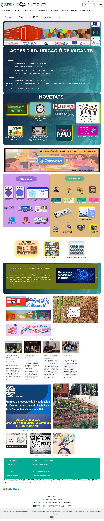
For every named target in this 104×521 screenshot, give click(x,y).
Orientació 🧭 (74, 10)
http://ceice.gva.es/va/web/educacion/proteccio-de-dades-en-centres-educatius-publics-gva (44, 482)
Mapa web (58, 502)
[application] (16, 440)
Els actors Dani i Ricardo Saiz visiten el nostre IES (12, 357)
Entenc (51, 516)
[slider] (15, 446)
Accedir (101, 6)
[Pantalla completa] (25, 446)
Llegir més (49, 281)
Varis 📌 (64, 10)
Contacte (63, 502)
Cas (102, 4)
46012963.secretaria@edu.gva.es (41, 471)
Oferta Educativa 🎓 (30, 10)
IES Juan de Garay (37, 3)
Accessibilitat (69, 502)
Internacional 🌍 (54, 10)
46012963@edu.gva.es (12, 475)
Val (100, 4)
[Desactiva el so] (22, 446)
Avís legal (34, 502)
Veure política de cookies (52, 514)
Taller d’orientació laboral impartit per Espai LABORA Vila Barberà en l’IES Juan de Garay (30, 270)
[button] (16, 440)
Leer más (12, 285)
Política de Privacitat (41, 502)
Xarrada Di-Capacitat (51, 356)
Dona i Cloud (67, 355)
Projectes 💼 (42, 10)
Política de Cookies (51, 502)
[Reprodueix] (7, 446)
